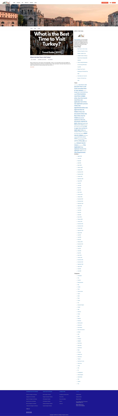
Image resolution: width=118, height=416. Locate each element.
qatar (78, 334)
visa (78, 145)
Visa (22, 2)
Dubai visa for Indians (79, 124)
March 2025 (80, 192)
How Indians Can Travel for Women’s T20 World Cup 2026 (82, 78)
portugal (79, 331)
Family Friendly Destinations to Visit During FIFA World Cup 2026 (82, 64)
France (79, 300)
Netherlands (80, 325)
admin (34, 59)
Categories (77, 273)
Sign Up (114, 2)
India (78, 309)
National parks (80, 322)
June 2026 (79, 158)
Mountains (79, 320)
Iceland (79, 307)
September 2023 (80, 230)
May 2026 (79, 160)
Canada (79, 286)
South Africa (80, 343)
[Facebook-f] (27, 412)
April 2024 (79, 214)
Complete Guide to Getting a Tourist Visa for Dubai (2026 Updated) (82, 58)
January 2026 (80, 169)
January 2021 (80, 257)
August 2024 (80, 205)
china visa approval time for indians (81, 109)
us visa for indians (82, 141)
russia (79, 336)
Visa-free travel (81, 145)
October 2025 (80, 176)
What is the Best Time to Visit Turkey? (40, 57)
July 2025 (79, 183)
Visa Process (84, 150)
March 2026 (80, 165)
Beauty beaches (80, 282)
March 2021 (80, 255)
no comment (50, 59)
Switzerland (80, 356)
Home (14, 2)
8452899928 (105, 2)
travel (78, 138)
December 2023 (80, 223)
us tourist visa (77, 141)
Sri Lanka (79, 352)
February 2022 (80, 241)
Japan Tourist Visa (81, 133)
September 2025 (80, 178)
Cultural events (80, 291)
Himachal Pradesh (81, 304)
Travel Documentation (81, 138)
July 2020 (79, 268)
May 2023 (79, 239)
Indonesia (79, 311)
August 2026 (80, 156)
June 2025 (79, 185)
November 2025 (80, 174)
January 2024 (80, 221)
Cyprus (79, 293)
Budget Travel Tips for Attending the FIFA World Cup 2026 (83, 71)
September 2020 (80, 264)
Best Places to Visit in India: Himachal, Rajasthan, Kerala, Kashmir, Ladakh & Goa (83, 51)
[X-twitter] (29, 412)
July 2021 (79, 248)
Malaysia (79, 318)
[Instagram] (31, 412)
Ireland (79, 313)
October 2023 (80, 228)
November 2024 (80, 201)
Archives (76, 154)
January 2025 (80, 196)
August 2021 (80, 246)
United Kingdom (80, 374)
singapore (79, 340)
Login (110, 2)
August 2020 (80, 266)
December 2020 (80, 259)
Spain (78, 349)
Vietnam (79, 381)
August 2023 (80, 232)
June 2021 (79, 250)
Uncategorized (80, 372)
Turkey (39, 28)
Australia (79, 280)
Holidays (18, 2)
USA (78, 379)
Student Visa (80, 354)
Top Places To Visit (81, 361)
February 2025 (80, 194)
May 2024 (79, 212)
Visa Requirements (79, 152)
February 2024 (80, 219)
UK (78, 370)
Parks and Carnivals (81, 329)
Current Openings (81, 405)
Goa (78, 302)
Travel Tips (81, 140)
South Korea (80, 347)
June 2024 (79, 210)
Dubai (79, 295)
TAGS (75, 83)
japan (78, 316)
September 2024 (80, 203)
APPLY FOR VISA (78, 31)
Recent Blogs (77, 46)
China (79, 289)
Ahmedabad (80, 275)
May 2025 (79, 187)
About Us (26, 2)
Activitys (77, 391)
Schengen (79, 338)
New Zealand (80, 327)
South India (79, 345)
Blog (36, 2)
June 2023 (79, 237)
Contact (31, 2)
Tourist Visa (80, 363)
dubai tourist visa (84, 123)
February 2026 (80, 167)
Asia (78, 277)
